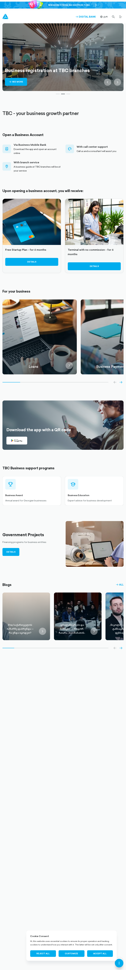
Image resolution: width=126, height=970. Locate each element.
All (120, 584)
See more (16, 84)
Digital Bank (85, 16)
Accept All (100, 953)
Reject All (43, 953)
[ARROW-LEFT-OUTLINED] (115, 382)
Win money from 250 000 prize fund (69, 5)
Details (31, 261)
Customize (71, 953)
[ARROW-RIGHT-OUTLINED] (121, 382)
